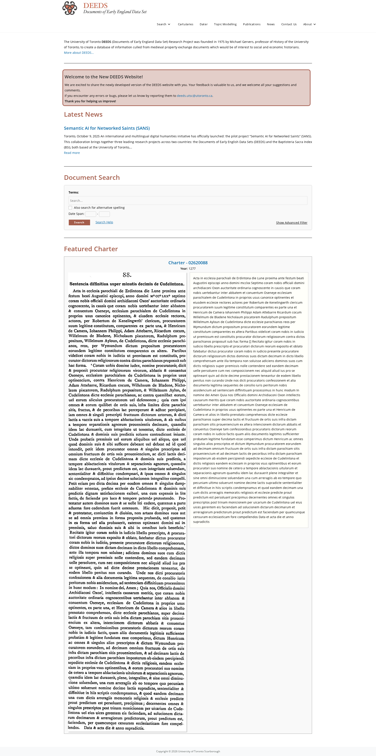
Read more (72, 153)
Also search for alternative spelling (99, 207)
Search (79, 222)
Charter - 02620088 (188, 263)
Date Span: (76, 214)
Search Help (104, 222)
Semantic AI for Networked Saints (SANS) (107, 128)
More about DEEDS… (79, 53)
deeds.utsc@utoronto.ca (194, 96)
